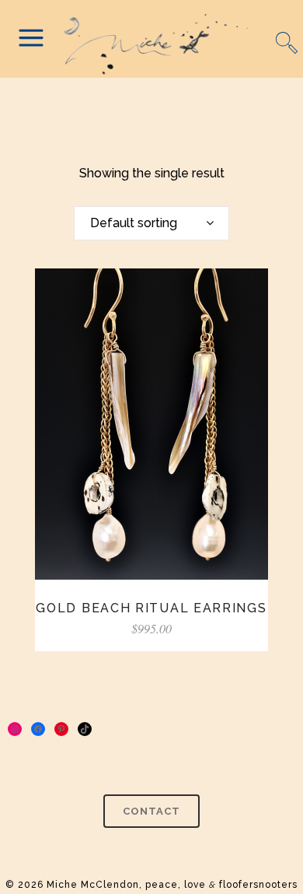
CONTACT (151, 811)
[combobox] (151, 223)
